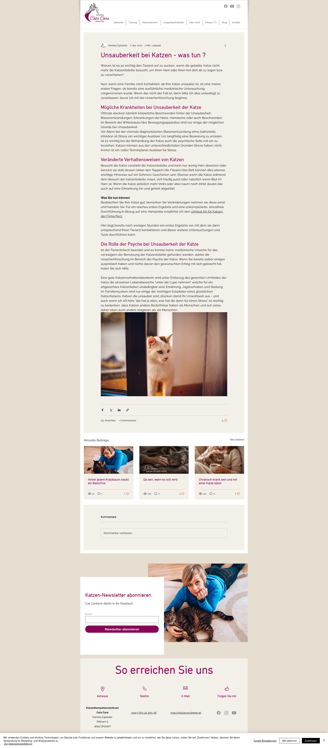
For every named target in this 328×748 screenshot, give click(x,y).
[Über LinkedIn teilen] (119, 410)
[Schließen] (324, 740)
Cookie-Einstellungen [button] (265, 740)
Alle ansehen (237, 439)
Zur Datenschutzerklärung (18, 743)
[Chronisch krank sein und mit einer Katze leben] (219, 460)
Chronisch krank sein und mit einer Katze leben (218, 481)
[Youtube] (232, 6)
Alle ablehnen (289, 740)
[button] (133, 22)
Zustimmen (311, 740)
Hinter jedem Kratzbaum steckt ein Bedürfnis (108, 481)
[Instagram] (238, 6)
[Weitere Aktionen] (225, 45)
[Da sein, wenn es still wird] (164, 460)
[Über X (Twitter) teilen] (110, 410)
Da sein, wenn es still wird (160, 480)
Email (88, 614)
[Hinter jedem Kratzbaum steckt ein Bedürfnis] (108, 460)
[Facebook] (225, 6)
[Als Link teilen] (127, 410)
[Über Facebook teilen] (102, 410)
